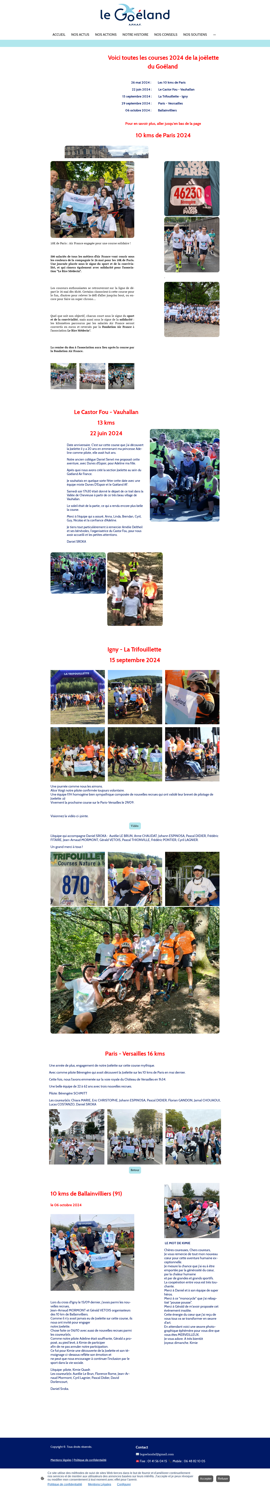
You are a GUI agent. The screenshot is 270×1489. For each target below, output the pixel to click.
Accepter (206, 1478)
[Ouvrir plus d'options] (214, 34)
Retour (135, 1170)
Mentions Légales (99, 1484)
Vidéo (135, 826)
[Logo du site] (135, 14)
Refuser (223, 1478)
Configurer (124, 1484)
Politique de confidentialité (65, 1484)
